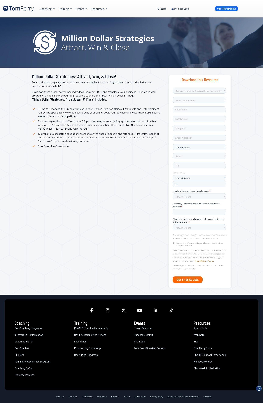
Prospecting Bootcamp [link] (87, 348)
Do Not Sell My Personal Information (183, 396)
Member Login (181, 8)
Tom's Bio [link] (72, 396)
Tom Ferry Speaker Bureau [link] (149, 348)
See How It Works (226, 8)
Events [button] (80, 9)
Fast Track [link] (80, 341)
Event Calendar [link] (143, 328)
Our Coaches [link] (21, 348)
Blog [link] (195, 341)
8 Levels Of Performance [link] (28, 334)
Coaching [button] (46, 9)
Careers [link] (115, 396)
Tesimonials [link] (101, 396)
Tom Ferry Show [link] (202, 348)
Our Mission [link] (87, 396)
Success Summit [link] (143, 334)
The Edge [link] (139, 341)
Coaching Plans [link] (23, 341)
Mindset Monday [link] (202, 361)
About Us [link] (60, 396)
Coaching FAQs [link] (23, 368)
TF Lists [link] (19, 354)
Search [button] (163, 8)
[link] (18, 9)
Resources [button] (98, 9)
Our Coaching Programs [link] (28, 328)
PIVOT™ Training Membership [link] (91, 328)
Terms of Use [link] (140, 396)
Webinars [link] (198, 334)
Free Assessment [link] (24, 374)
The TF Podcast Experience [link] (209, 354)
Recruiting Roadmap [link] (86, 354)
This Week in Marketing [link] (207, 368)
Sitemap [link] (207, 396)
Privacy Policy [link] (156, 396)
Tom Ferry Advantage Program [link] (32, 361)
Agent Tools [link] (200, 328)
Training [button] (64, 9)
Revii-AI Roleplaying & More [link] (90, 334)
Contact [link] (127, 396)
